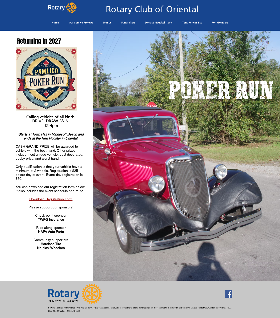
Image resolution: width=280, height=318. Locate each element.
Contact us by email (217, 307)
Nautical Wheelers (51, 248)
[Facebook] (228, 294)
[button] (128, 23)
